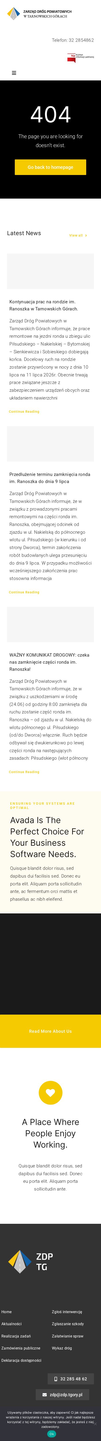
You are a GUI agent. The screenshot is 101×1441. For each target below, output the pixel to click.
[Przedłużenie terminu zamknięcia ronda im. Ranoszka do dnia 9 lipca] (50, 444)
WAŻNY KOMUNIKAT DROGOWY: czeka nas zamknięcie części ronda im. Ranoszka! (49, 662)
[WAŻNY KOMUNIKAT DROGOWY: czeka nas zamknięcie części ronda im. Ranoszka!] (50, 624)
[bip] (80, 55)
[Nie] (95, 1423)
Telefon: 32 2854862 (73, 40)
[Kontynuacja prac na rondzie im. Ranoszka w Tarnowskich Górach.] (50, 271)
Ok (52, 1434)
